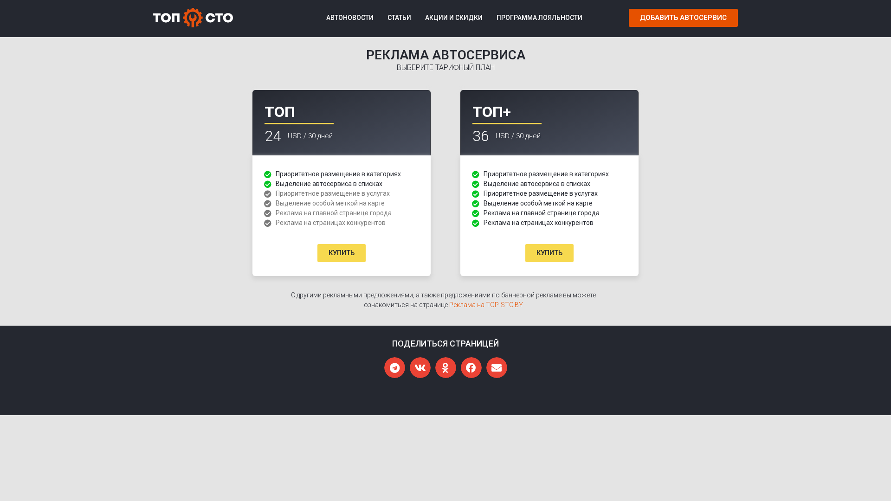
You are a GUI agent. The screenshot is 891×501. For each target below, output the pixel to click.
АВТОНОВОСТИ (350, 17)
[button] (683, 18)
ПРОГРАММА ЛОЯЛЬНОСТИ (539, 17)
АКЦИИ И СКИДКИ (454, 17)
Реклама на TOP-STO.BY (486, 304)
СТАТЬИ (399, 17)
